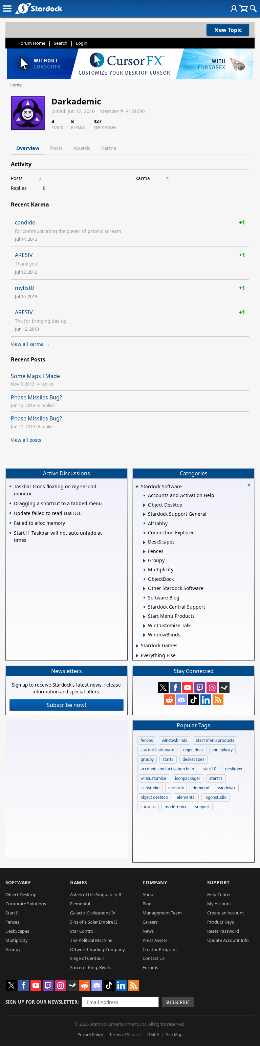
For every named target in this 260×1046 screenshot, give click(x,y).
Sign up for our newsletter (41, 1002)
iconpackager (187, 778)
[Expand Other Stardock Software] (144, 588)
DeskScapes (17, 931)
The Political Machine (91, 940)
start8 (168, 759)
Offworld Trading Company (97, 949)
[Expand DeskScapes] (144, 542)
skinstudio (149, 788)
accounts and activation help (167, 769)
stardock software (157, 750)
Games (78, 882)
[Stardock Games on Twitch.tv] (200, 688)
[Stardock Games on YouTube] (187, 688)
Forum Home (31, 43)
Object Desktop (21, 894)
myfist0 (24, 288)
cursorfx (176, 788)
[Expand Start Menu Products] (144, 616)
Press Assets (155, 940)
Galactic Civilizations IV (92, 913)
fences (146, 740)
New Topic (228, 30)
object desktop (154, 797)
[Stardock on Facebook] (175, 688)
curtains (148, 807)
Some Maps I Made (35, 376)
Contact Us (154, 958)
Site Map (174, 1035)
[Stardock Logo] (38, 8)
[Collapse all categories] (249, 484)
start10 (209, 769)
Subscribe (178, 1002)
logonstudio (215, 797)
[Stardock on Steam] (224, 688)
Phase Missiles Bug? (36, 397)
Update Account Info (228, 940)
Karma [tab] (108, 148)
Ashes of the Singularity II (95, 894)
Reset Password (223, 931)
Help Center (219, 894)
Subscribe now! (66, 705)
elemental (186, 797)
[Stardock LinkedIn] (206, 700)
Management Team (162, 913)
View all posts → (29, 440)
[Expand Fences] (144, 551)
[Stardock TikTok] (194, 700)
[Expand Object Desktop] (144, 505)
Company (155, 882)
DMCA (153, 1035)
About (149, 894)
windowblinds (174, 740)
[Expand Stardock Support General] (144, 514)
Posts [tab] (56, 148)
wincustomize (153, 778)
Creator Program (160, 949)
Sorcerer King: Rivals (90, 967)
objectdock (193, 750)
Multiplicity (16, 940)
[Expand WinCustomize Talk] (144, 626)
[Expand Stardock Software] (137, 487)
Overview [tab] (27, 148)
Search (60, 43)
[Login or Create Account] (234, 8)
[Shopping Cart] (243, 8)
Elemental (80, 904)
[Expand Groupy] (144, 561)
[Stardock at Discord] (181, 700)
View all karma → (30, 344)
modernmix (175, 807)
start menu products (215, 740)
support (202, 807)
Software (18, 882)
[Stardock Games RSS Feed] (218, 700)
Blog (147, 904)
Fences (12, 922)
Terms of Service (125, 1035)
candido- (26, 222)
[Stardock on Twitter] (163, 688)
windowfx (227, 788)
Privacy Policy (90, 1035)
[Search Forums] (253, 8)
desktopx (233, 769)
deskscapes (193, 759)
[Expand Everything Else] (137, 655)
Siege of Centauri (87, 958)
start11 (216, 778)
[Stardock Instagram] (212, 688)
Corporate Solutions (25, 904)
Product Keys (220, 922)
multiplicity (222, 750)
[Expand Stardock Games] (137, 646)
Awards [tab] (81, 148)
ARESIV (24, 255)
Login (81, 43)
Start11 (12, 913)
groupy (147, 759)
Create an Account (225, 913)
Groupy (13, 949)
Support (218, 882)
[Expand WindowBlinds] (144, 635)
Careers (150, 922)
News (148, 931)
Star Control (82, 931)
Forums (150, 967)
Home (15, 85)
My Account (219, 904)
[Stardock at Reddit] (169, 700)
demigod (201, 788)
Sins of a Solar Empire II (93, 922)
